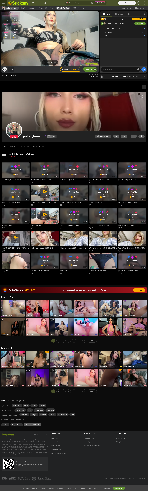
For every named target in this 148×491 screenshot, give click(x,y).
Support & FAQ (120, 438)
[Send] (143, 69)
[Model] (144, 87)
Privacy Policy (55, 438)
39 (64, 250)
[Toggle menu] (3, 3)
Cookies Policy (56, 449)
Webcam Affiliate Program (92, 445)
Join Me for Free (50, 62)
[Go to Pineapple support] (34, 479)
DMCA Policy (55, 445)
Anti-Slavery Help (56, 457)
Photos (43, 8)
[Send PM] (141, 136)
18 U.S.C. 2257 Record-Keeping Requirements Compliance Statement (124, 478)
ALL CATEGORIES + (32, 424)
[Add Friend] (134, 136)
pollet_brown (7, 400)
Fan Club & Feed (38, 146)
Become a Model (89, 438)
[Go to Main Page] (18, 3)
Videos (32, 8)
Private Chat (138, 19)
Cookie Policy (95, 488)
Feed (51, 8)
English (39, 434)
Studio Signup (88, 442)
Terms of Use (55, 442)
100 (93, 273)
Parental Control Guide (58, 453)
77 (5, 273)
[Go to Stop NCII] (44, 478)
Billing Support (120, 442)
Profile (23, 8)
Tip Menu (139, 23)
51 (92, 250)
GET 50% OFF (139, 290)
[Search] (91, 2)
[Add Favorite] (4, 69)
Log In (142, 3)
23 (34, 250)
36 (122, 250)
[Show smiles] (138, 69)
